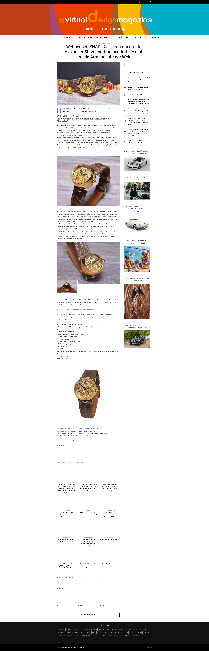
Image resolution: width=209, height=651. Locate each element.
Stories (77, 635)
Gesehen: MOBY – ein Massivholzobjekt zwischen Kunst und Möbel (110, 515)
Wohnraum (135, 635)
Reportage (147, 632)
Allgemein (78, 629)
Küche (88, 632)
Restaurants (61, 635)
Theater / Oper (112, 635)
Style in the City (85, 635)
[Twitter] (60, 445)
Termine (95, 635)
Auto (90, 629)
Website (102, 606)
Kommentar (60, 588)
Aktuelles (69, 629)
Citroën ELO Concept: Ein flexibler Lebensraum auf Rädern (88, 566)
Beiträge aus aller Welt (106, 629)
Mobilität (100, 632)
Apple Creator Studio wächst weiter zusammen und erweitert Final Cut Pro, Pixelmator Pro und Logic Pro (138, 101)
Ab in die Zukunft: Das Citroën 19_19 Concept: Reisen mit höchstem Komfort (66, 566)
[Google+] (62, 445)
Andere (85, 629)
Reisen (140, 632)
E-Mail (80, 606)
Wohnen (127, 635)
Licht (93, 632)
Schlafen (69, 635)
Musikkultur (118, 632)
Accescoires (61, 629)
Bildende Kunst (119, 629)
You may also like (62, 462)
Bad (95, 629)
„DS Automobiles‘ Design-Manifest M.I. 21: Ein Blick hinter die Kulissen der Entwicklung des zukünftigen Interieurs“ (66, 488)
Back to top (147, 647)
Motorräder (108, 632)
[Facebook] (58, 445)
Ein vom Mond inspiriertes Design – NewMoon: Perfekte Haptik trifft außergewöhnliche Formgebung (139, 111)
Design (128, 629)
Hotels (68, 632)
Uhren (121, 635)
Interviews (75, 632)
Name (59, 606)
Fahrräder (61, 632)
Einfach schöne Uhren (139, 629)
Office (126, 632)
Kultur (82, 632)
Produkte (132, 632)
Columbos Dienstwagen (110, 564)
